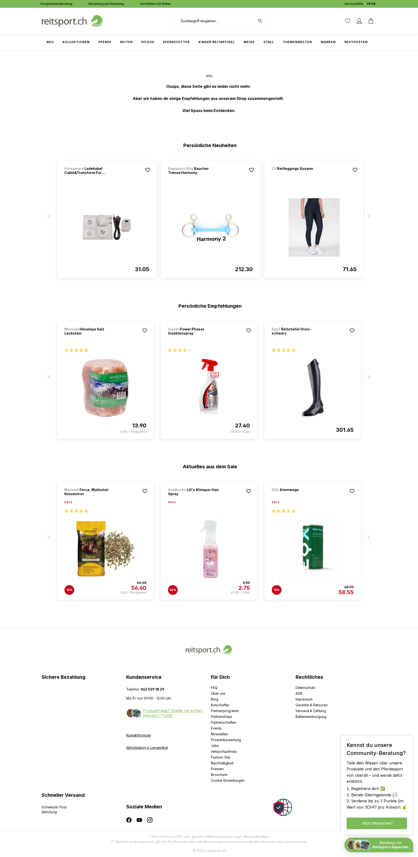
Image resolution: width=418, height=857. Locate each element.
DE (374, 4)
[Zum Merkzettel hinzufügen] (148, 170)
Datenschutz (305, 688)
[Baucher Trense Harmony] (210, 227)
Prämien (217, 769)
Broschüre (219, 775)
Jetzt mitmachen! (377, 823)
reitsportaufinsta (224, 751)
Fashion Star (221, 757)
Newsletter (219, 734)
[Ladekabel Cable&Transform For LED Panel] (106, 227)
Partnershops (221, 717)
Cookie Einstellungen (228, 780)
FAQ (214, 688)
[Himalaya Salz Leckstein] (105, 388)
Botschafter (220, 705)
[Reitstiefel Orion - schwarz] (312, 388)
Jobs (215, 746)
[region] (209, 217)
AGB (299, 693)
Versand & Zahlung (311, 711)
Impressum (304, 699)
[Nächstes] (368, 216)
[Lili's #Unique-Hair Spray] (209, 548)
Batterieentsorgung (311, 717)
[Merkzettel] (347, 21)
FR (369, 4)
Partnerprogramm (225, 711)
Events (216, 728)
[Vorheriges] (50, 216)
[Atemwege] (297, 496)
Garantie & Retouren (312, 705)
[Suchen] (262, 21)
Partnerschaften (223, 722)
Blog (214, 699)
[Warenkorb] (371, 21)
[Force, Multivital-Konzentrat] (105, 548)
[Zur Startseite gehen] (72, 20)
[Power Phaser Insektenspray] (209, 388)
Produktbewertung (226, 740)
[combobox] (214, 21)
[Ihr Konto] (359, 21)
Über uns (218, 693)
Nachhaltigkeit (222, 763)
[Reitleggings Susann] (297, 175)
